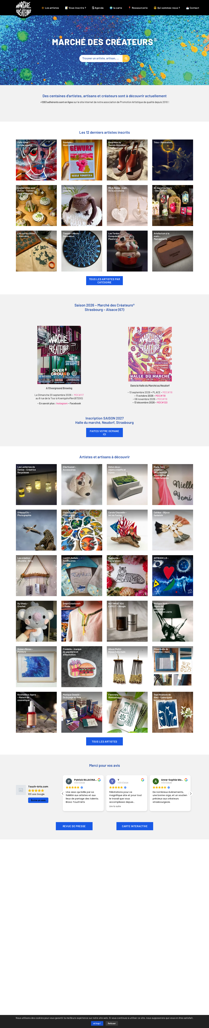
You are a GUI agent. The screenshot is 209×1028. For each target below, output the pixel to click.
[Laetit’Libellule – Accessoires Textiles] (81, 575)
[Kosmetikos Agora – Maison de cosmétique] (36, 712)
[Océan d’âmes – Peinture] (36, 666)
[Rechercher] (126, 58)
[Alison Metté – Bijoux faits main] (127, 666)
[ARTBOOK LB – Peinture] (172, 575)
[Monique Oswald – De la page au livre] (81, 712)
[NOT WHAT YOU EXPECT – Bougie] (127, 621)
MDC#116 (167, 392)
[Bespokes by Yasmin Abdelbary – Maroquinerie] (127, 160)
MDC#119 (162, 399)
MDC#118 (160, 395)
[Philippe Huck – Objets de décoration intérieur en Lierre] (172, 621)
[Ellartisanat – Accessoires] (81, 484)
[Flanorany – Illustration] (127, 712)
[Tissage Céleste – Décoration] (81, 251)
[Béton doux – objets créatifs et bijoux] (127, 484)
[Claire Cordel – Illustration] (81, 530)
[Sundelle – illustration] (81, 160)
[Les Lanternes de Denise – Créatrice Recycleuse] (36, 484)
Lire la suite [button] (71, 806)
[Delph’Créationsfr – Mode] (81, 621)
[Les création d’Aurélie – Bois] (36, 575)
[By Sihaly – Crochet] (36, 621)
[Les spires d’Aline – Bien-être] (36, 251)
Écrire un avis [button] (38, 800)
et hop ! (97, 1023)
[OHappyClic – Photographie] (36, 530)
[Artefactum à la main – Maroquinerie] (172, 251)
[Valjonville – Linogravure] (127, 575)
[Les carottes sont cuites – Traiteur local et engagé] (36, 205)
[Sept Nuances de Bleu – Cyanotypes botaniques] (172, 712)
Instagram (62, 403)
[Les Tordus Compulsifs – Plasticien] (127, 251)
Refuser (112, 1023)
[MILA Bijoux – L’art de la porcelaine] (127, 205)
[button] (190, 793)
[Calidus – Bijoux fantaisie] (172, 530)
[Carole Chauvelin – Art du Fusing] (127, 530)
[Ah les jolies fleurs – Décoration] (172, 205)
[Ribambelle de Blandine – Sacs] (172, 666)
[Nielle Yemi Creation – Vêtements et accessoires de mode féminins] (172, 484)
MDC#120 (162, 402)
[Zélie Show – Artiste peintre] (36, 160)
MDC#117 (79, 395)
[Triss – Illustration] (172, 160)
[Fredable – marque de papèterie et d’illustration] (81, 666)
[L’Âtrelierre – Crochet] (81, 205)
